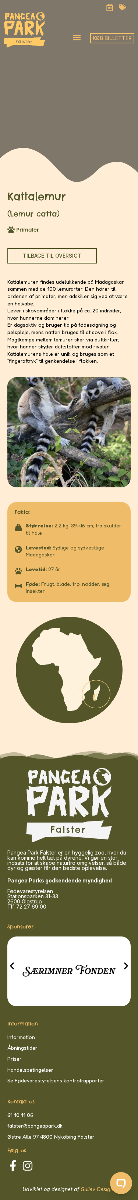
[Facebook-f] (12, 1165)
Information (21, 1037)
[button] (77, 37)
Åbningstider (22, 1048)
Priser (14, 1059)
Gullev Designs (98, 1189)
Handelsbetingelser (30, 1070)
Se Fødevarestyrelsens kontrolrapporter (56, 1080)
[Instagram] (27, 1165)
